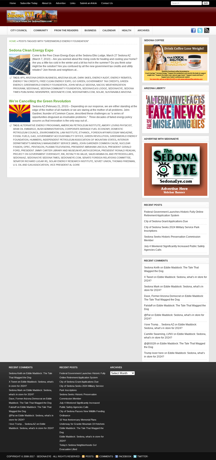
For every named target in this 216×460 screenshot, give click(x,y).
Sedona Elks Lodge (94, 88)
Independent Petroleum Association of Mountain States (79, 139)
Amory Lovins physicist (117, 125)
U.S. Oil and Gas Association (31, 165)
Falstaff (148, 305)
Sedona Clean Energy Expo (31, 50)
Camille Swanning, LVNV (158, 334)
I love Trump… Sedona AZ (159, 324)
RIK (63, 154)
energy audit (100, 77)
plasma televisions (58, 147)
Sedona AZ (32, 88)
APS (22, 77)
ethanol (84, 132)
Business (90, 30)
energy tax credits (25, 81)
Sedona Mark (151, 286)
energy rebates (121, 77)
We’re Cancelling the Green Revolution (40, 101)
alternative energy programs (40, 125)
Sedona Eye (115, 88)
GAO (33, 136)
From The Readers (66, 30)
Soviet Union (102, 161)
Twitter (142, 456)
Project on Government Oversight (36, 154)
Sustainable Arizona (118, 92)
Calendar (109, 30)
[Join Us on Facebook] (193, 30)
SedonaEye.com (61, 92)
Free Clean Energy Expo (55, 81)
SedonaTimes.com (83, 92)
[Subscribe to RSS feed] (206, 30)
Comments (106, 456)
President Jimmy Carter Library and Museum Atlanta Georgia (60, 150)
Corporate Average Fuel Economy (87, 129)
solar (100, 92)
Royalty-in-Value (76, 154)
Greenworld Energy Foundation (45, 85)
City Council (19, 30)
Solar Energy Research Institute (71, 161)
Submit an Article (88, 3)
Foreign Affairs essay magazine (111, 132)
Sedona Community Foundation (60, 88)
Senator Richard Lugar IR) (30, 161)
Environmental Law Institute (59, 132)
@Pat (147, 315)
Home (13, 3)
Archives (143, 30)
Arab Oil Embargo (24, 129)
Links (73, 3)
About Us (46, 3)
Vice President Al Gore (65, 165)
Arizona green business (41, 77)
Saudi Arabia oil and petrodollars (111, 154)
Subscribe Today (29, 3)
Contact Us (107, 3)
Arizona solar (67, 77)
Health (126, 30)
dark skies (84, 77)
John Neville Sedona (81, 85)
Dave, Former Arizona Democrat (162, 296)
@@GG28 (150, 343)
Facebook (125, 456)
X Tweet (148, 277)
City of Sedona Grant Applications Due (166, 221)
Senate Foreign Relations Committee (106, 157)
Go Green (79, 81)
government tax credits (102, 81)
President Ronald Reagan (118, 150)
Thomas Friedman (123, 161)
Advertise (61, 3)
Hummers (36, 139)
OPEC (27, 147)
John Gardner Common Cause (98, 143)
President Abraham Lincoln (89, 147)
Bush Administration (50, 129)
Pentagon (37, 147)
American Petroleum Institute (81, 125)
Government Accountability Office (60, 136)
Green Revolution (97, 136)
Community (41, 30)
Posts (89, 456)
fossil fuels (21, 136)
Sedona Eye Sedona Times (43, 157)
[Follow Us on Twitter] (199, 30)
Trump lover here (154, 353)
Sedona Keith (152, 267)
